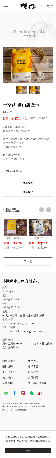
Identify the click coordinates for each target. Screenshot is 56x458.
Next (48, 209)
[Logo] (28, 5)
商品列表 (33, 361)
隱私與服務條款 (37, 383)
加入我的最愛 (14, 171)
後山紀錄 (7, 377)
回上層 (28, 261)
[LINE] (5, 393)
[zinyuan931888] (31, 393)
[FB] (14, 393)
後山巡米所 (9, 372)
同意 (28, 450)
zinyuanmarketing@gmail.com (23, 331)
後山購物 (24, 31)
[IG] (22, 393)
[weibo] (40, 393)
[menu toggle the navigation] (6, 6)
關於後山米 (9, 361)
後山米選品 (38, 31)
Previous (41, 209)
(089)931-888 (10, 299)
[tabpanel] (28, 26)
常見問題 (33, 377)
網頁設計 (22, 410)
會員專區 (33, 366)
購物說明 (7, 366)
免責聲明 (7, 383)
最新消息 (33, 372)
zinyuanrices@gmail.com (19, 323)
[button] (42, 6)
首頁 (13, 31)
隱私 (41, 440)
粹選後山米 (29, 35)
